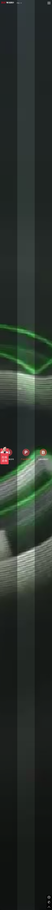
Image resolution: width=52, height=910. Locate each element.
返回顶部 (49, 907)
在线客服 (49, 897)
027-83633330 (49, 902)
